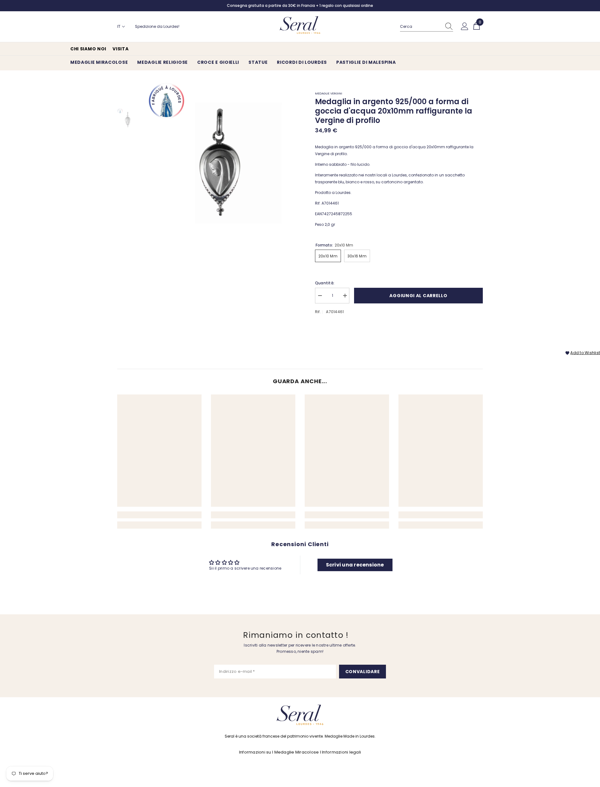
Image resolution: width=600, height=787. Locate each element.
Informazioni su (255, 752)
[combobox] (420, 26)
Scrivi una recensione (355, 564)
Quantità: (324, 283)
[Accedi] (464, 26)
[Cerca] (426, 27)
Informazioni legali (341, 752)
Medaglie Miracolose (296, 752)
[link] (159, 514)
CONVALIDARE (362, 671)
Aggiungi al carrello (418, 295)
